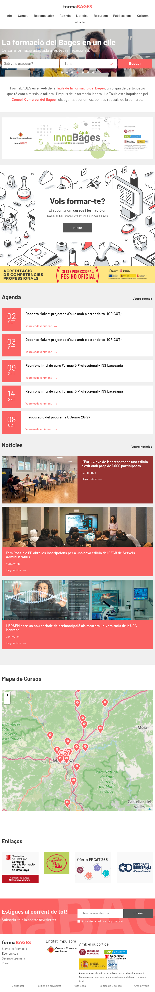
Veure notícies (141, 446)
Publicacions (122, 15)
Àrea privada (141, 986)
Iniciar (77, 227)
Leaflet (149, 809)
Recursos (101, 15)
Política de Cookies (110, 986)
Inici (9, 15)
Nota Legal (79, 986)
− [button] (7, 701)
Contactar (78, 22)
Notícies (82, 15)
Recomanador (44, 15)
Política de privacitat (49, 986)
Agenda (65, 15)
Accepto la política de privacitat (103, 921)
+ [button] (7, 695)
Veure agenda (142, 298)
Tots (68, 64)
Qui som (143, 15)
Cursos (23, 15)
